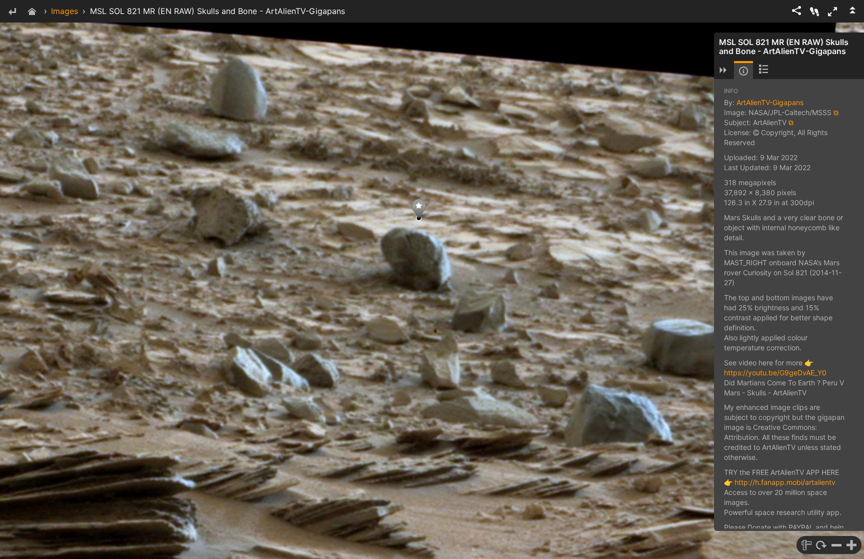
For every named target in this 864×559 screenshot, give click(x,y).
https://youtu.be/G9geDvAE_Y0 (775, 372)
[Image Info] (743, 71)
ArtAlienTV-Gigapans (770, 102)
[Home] (32, 12)
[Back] (12, 12)
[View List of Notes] (763, 70)
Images (64, 11)
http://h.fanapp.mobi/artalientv (785, 482)
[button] (833, 12)
